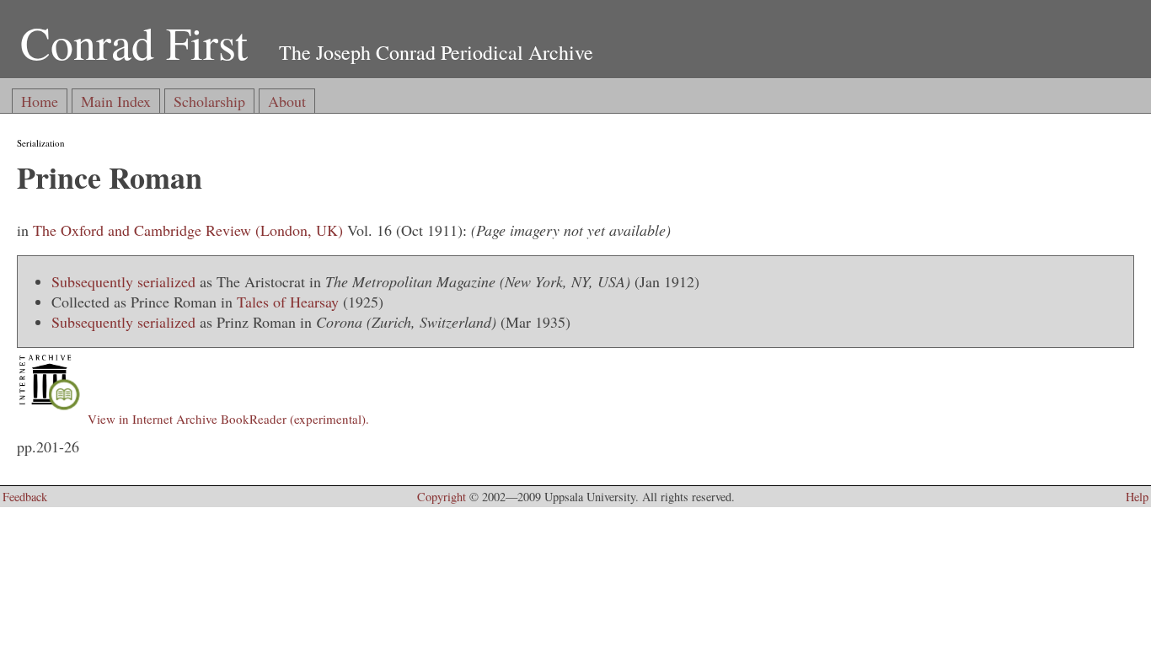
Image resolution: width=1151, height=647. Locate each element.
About (287, 101)
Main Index (116, 101)
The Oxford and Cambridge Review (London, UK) (188, 230)
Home (39, 101)
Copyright (441, 497)
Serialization (41, 142)
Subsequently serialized (123, 281)
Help (1137, 497)
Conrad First (134, 42)
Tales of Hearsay (288, 301)
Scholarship (209, 101)
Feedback (25, 497)
